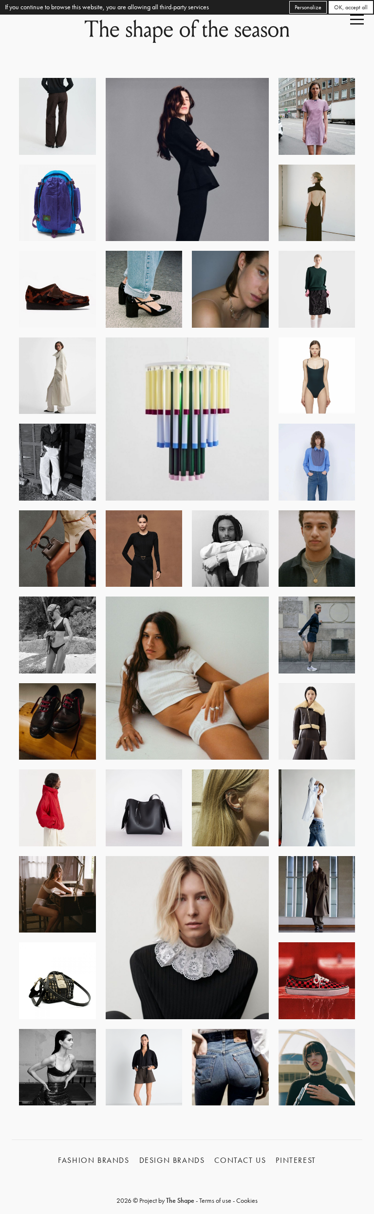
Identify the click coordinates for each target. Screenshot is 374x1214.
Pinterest (296, 1160)
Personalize (308, 7)
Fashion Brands (93, 1160)
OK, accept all (351, 7)
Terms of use (215, 1200)
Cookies (247, 1200)
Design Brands (172, 1160)
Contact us (240, 1160)
